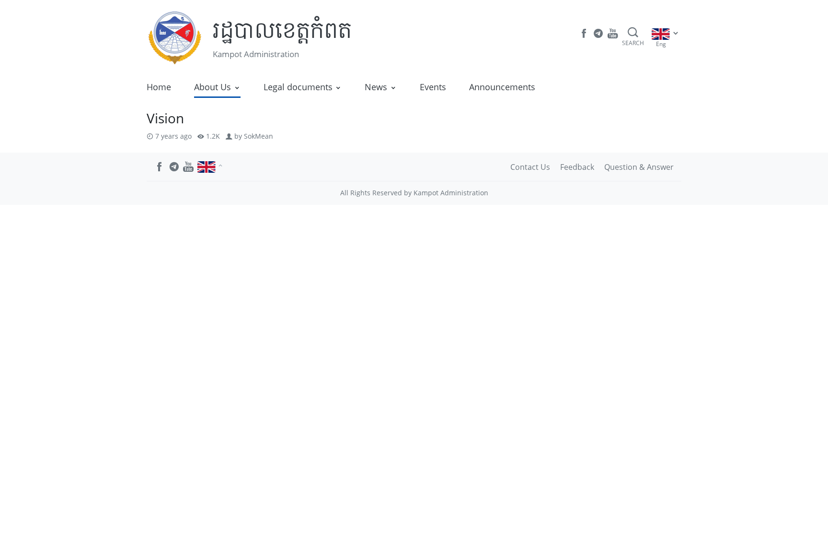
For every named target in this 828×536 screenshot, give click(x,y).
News (376, 87)
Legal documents (298, 87)
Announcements (502, 87)
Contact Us (530, 167)
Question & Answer (639, 167)
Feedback (577, 167)
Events (433, 87)
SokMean (258, 136)
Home (159, 87)
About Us (212, 87)
